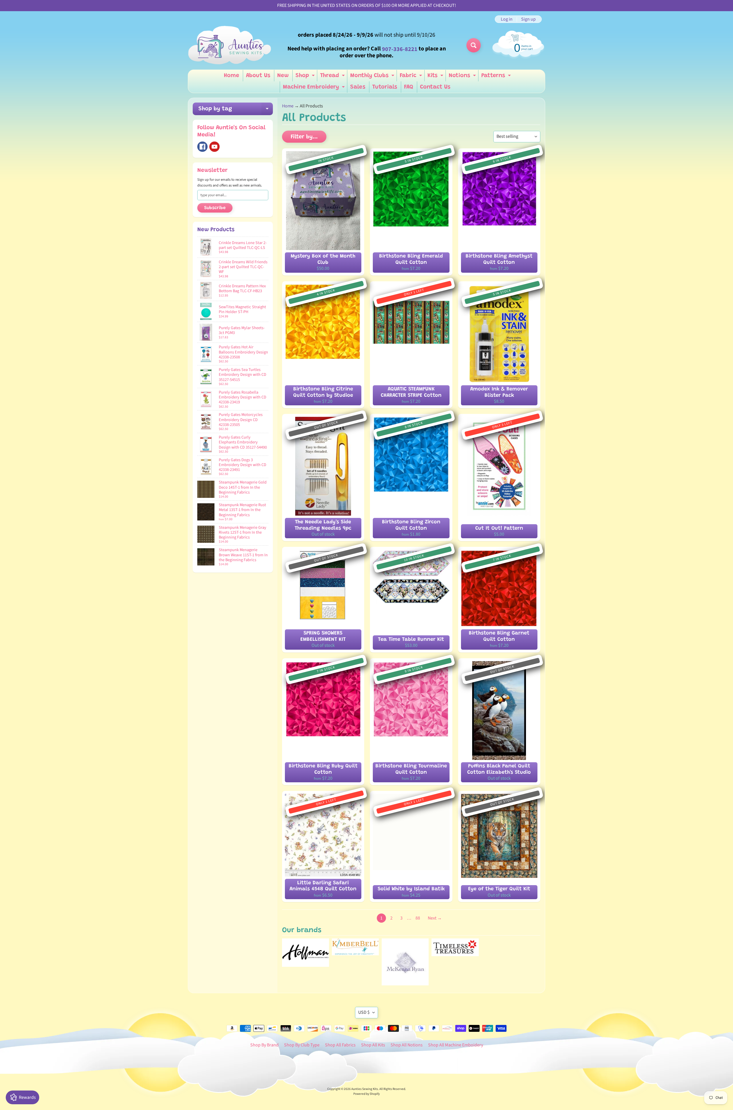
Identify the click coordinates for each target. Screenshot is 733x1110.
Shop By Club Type (302, 1045)
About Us (258, 75)
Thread (333, 77)
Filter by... (304, 137)
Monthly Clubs (373, 77)
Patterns (496, 77)
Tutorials (384, 87)
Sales (357, 87)
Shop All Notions (407, 1045)
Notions (463, 77)
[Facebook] (202, 147)
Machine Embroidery (314, 88)
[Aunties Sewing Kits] (231, 45)
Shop (305, 77)
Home (231, 75)
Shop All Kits (373, 1045)
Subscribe (215, 208)
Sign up (528, 19)
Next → (435, 918)
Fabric (411, 77)
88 (417, 918)
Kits (436, 77)
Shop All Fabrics (340, 1045)
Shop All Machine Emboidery (455, 1045)
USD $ (364, 1012)
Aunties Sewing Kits (364, 1089)
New (283, 75)
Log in (507, 19)
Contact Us (435, 87)
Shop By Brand (264, 1045)
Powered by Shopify (366, 1094)
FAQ (408, 87)
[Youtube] (214, 147)
